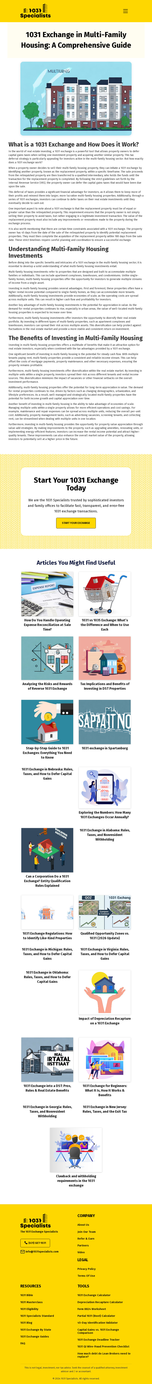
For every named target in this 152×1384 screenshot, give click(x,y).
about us (83, 1224)
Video (81, 1252)
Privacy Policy (86, 1269)
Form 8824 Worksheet (91, 1309)
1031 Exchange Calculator (93, 1295)
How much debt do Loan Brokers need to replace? (103, 1355)
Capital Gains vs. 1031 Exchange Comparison (98, 1331)
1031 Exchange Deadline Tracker (98, 1339)
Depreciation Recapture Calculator (100, 1302)
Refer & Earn (85, 1238)
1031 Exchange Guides (34, 1336)
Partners (83, 1245)
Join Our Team (86, 1231)
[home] (69, 11)
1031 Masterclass (31, 1302)
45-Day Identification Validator (97, 1322)
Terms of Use (86, 1275)
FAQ (22, 1343)
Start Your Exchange (76, 523)
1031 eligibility (29, 1309)
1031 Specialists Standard (37, 1316)
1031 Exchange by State (35, 1329)
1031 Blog (26, 1322)
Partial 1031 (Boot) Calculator (96, 1316)
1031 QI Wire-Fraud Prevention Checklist (103, 1346)
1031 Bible (26, 1295)
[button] (125, 11)
